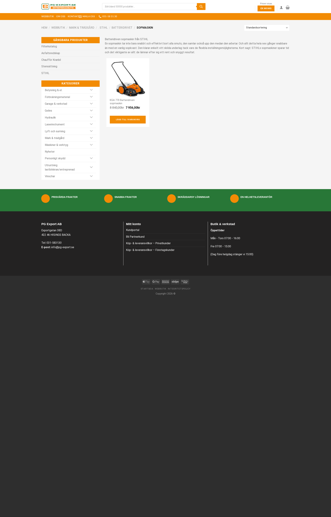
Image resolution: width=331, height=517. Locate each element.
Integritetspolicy (179, 289)
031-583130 (54, 242)
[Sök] (201, 6)
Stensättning (49, 66)
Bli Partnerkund (135, 236)
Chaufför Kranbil (51, 59)
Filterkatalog (49, 46)
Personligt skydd (55, 158)
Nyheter (50, 151)
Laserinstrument (55, 124)
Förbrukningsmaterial (57, 97)
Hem (44, 27)
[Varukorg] (288, 7)
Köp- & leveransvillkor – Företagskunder (150, 250)
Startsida (147, 289)
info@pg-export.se (62, 247)
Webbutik (47, 16)
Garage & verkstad (56, 103)
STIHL (45, 73)
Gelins (48, 110)
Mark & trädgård (81, 27)
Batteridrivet (122, 27)
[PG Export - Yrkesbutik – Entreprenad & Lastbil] (58, 7)
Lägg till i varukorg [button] (128, 119)
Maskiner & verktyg (56, 145)
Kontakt (73, 16)
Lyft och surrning (55, 131)
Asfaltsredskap (50, 53)
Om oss (60, 16)
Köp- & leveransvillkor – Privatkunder (148, 243)
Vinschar (50, 176)
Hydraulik (50, 117)
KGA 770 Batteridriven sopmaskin (122, 102)
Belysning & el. (53, 90)
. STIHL (103, 27)
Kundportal (132, 230)
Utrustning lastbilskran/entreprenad (60, 167)
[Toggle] (91, 90)
